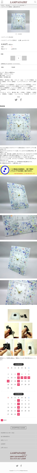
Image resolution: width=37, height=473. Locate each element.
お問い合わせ (4, 447)
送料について (4, 440)
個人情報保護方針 (5, 436)
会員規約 (3, 444)
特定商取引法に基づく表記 (7, 432)
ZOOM (20, 34)
